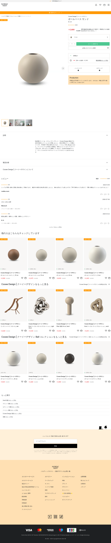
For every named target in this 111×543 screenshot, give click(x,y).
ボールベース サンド (26, 16)
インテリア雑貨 (5, 16)
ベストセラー (65, 496)
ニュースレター (26, 490)
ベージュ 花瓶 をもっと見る (10, 410)
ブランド (64, 483)
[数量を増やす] (74, 44)
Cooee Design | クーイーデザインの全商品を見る (93, 284)
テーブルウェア (49, 480)
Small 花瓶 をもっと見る (9, 400)
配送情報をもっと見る (102, 60)
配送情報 (24, 496)
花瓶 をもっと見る (8, 417)
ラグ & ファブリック (50, 493)
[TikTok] (61, 516)
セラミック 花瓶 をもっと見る (11, 407)
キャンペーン (65, 490)
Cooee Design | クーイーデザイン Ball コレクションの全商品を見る (88, 337)
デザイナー (65, 487)
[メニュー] (108, 5)
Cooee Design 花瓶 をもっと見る (12, 413)
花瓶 (19, 16)
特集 (63, 480)
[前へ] (3, 68)
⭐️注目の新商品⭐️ (67, 493)
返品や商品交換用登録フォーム (30, 487)
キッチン (47, 483)
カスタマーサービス (27, 480)
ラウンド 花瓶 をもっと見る (10, 403)
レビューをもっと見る (55, 227)
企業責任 (83, 483)
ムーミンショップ (50, 500)
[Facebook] (50, 516)
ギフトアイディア (67, 500)
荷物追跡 (24, 500)
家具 (46, 496)
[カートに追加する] (25, 278)
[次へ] (63, 68)
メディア (83, 487)
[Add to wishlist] (22, 278)
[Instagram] (55, 516)
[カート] (104, 5)
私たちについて (85, 480)
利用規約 (24, 503)
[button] (72, 25)
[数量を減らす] (69, 44)
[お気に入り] (100, 5)
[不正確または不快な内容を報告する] (108, 194)
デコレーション (13, 16)
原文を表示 (17, 208)
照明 (46, 490)
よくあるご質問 (26, 493)
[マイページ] (96, 5)
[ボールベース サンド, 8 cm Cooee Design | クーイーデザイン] (33, 68)
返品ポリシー (25, 483)
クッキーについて (27, 509)
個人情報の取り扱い (27, 506)
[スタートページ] (4, 4)
